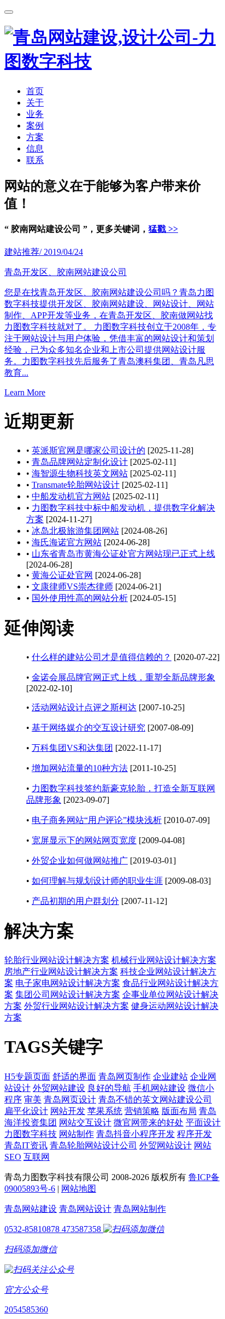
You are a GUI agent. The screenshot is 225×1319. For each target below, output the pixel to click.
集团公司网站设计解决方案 (67, 994)
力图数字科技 (30, 1134)
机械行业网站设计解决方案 (163, 960)
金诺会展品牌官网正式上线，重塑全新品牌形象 (123, 677)
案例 (35, 125)
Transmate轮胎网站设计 (76, 484)
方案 (35, 137)
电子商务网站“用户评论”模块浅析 (97, 820)
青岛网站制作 (140, 1208)
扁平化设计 (26, 1111)
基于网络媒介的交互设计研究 (88, 727)
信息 (35, 148)
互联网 (36, 1157)
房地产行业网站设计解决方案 (61, 971)
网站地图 (78, 1188)
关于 (35, 102)
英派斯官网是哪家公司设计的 (88, 450)
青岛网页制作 (124, 1076)
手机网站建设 (159, 1088)
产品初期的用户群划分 (75, 901)
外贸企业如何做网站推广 (80, 860)
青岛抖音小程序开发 (135, 1134)
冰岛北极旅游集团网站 (75, 530)
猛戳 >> (163, 229)
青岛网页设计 (70, 1099)
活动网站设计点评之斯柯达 (84, 707)
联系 (35, 160)
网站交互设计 (85, 1122)
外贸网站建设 (59, 1088)
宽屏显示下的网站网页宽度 (84, 840)
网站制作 (76, 1134)
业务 (35, 114)
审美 (33, 1099)
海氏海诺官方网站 (67, 542)
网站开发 (67, 1111)
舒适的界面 (74, 1076)
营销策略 (142, 1111)
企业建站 (170, 1076)
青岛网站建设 (30, 1208)
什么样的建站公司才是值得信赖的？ (101, 657)
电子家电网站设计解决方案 (67, 983)
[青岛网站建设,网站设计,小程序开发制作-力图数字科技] (112, 61)
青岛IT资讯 (26, 1145)
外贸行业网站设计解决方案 (76, 1006)
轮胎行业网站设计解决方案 (56, 960)
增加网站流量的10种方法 (80, 768)
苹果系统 (104, 1111)
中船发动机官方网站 (71, 496)
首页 (35, 91)
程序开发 (194, 1134)
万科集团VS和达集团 (72, 747)
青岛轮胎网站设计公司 (93, 1145)
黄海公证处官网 (62, 575)
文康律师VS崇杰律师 (72, 586)
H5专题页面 (27, 1076)
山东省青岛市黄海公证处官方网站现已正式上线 (123, 553)
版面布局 (179, 1111)
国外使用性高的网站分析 (80, 598)
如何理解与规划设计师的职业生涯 (97, 880)
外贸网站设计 (165, 1145)
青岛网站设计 (85, 1208)
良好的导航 (109, 1088)
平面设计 (203, 1122)
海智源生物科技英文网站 (80, 473)
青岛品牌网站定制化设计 (80, 461)
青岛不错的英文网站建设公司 (155, 1099)
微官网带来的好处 (148, 1122)
